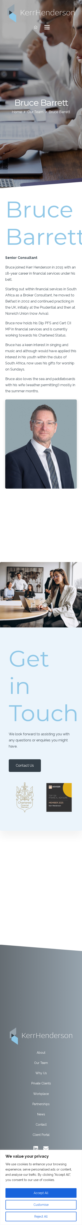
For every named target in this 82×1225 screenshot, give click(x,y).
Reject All (41, 1216)
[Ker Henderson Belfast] (41, 13)
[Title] (35, 27)
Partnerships (41, 1104)
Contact (41, 1124)
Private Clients (41, 1083)
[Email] (46, 1148)
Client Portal (41, 1135)
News (41, 1114)
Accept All (41, 1193)
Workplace (41, 1094)
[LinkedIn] (35, 1148)
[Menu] (47, 27)
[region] (41, 1187)
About (41, 1052)
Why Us (41, 1073)
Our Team (41, 1063)
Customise (41, 1204)
